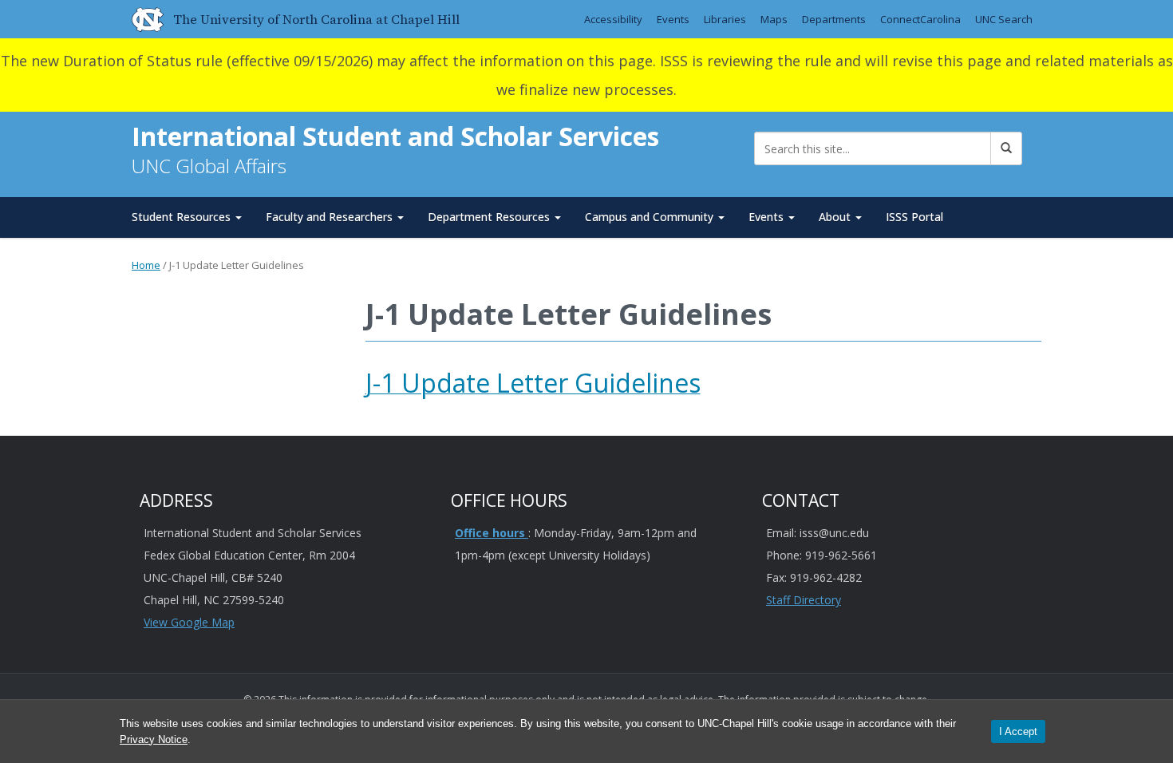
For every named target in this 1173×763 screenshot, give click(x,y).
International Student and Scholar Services (395, 136)
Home (146, 265)
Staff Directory (803, 599)
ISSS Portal (914, 216)
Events (673, 19)
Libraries (725, 19)
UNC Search (1004, 19)
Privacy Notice (154, 739)
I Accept (1018, 731)
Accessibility (613, 19)
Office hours (491, 532)
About (836, 216)
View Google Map (189, 622)
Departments (834, 19)
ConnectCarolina (920, 19)
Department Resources (490, 216)
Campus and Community (651, 216)
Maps (774, 19)
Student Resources (183, 216)
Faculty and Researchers (331, 216)
